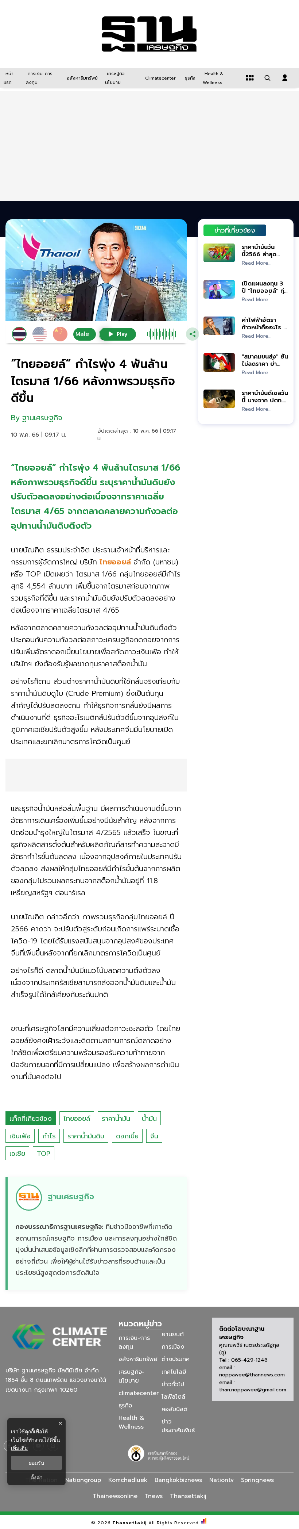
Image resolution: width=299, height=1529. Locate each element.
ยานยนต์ (173, 1334)
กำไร (49, 1136)
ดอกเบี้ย (127, 1136)
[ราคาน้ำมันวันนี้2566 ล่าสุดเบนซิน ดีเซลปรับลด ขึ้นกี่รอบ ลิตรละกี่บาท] (218, 253)
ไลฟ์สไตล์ (173, 1396)
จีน (154, 1136)
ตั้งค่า (37, 1477)
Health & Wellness (131, 1422)
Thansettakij (129, 1523)
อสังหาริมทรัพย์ (138, 1359)
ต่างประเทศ (176, 1359)
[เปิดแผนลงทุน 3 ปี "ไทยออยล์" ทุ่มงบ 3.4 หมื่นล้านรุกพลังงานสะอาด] (218, 289)
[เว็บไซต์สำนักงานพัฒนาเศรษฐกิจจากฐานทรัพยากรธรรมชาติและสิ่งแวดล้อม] (160, 1452)
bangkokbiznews (178, 1480)
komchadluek (127, 1480)
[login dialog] (284, 77)
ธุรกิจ (125, 1405)
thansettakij (188, 1496)
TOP (43, 1154)
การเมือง (173, 1346)
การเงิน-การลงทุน (134, 1342)
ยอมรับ (36, 1463)
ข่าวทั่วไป (173, 1384)
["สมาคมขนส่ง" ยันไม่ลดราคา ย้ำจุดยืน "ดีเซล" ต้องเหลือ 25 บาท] (218, 362)
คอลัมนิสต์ (174, 1409)
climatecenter (139, 1393)
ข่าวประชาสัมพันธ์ (178, 1426)
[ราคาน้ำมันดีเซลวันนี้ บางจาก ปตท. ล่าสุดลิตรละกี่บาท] (218, 399)
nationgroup (83, 1480)
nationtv (221, 1480)
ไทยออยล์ (76, 1119)
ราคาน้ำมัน (116, 1119)
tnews (154, 1496)
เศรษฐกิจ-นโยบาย (131, 1376)
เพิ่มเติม (19, 1448)
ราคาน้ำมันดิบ (85, 1136)
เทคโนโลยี (174, 1371)
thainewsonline (115, 1496)
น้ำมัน (149, 1119)
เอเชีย (17, 1154)
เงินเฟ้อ (20, 1136)
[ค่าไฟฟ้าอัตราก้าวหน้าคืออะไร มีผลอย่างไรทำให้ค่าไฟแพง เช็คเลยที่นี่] (218, 326)
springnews (257, 1480)
